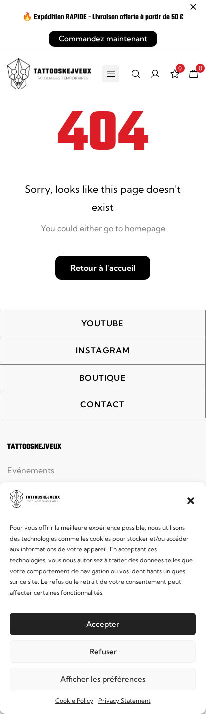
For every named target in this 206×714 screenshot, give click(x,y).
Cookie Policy (75, 700)
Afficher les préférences (103, 679)
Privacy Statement (124, 700)
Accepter (103, 624)
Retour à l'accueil (103, 268)
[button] (191, 501)
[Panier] (194, 74)
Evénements (31, 470)
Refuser (103, 651)
